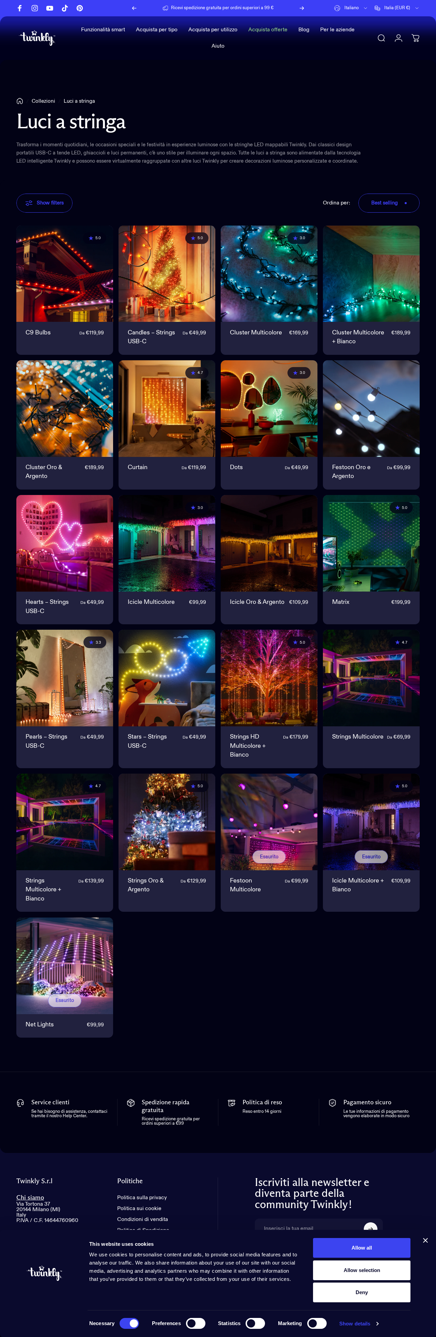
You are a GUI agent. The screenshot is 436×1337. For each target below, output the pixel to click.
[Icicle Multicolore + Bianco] (371, 822)
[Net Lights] (64, 966)
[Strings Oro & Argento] (167, 822)
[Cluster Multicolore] (269, 274)
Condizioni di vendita (142, 1219)
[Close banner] (425, 1240)
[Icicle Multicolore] (167, 543)
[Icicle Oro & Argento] (269, 543)
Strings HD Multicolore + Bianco (248, 746)
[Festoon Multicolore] (269, 822)
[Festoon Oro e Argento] (371, 408)
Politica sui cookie (139, 1208)
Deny (362, 1292)
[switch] (195, 1323)
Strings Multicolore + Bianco (43, 890)
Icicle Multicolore (151, 602)
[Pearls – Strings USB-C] (64, 678)
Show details (354, 1323)
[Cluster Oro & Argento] (64, 408)
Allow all (362, 1248)
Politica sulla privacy (142, 1198)
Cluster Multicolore (256, 333)
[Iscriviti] (370, 1229)
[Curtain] (167, 408)
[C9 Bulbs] (64, 274)
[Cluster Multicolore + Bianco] (371, 274)
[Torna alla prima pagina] (19, 101)
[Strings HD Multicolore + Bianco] (269, 678)
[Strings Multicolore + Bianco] (64, 822)
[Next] (301, 8)
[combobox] (351, 8)
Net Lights (40, 1025)
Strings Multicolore (358, 737)
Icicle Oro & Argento (257, 602)
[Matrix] (371, 543)
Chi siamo (30, 1197)
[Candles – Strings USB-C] (167, 274)
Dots (236, 467)
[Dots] (269, 408)
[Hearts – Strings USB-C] (64, 543)
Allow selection (362, 1270)
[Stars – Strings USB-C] (167, 678)
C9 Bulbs (38, 333)
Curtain (137, 467)
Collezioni (43, 101)
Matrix (340, 602)
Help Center (275, 8)
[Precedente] (134, 8)
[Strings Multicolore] (371, 678)
